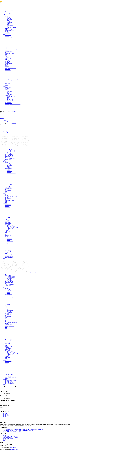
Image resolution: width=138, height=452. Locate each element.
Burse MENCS (5, 413)
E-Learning (4, 435)
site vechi (2, 118)
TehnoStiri (4, 439)
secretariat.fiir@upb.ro (14, 449)
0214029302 (14, 111)
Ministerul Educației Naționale (8, 438)
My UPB (4, 440)
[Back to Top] (1, 1)
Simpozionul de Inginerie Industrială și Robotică (11, 436)
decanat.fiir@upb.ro (13, 447)
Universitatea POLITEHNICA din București (10, 437)
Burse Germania (5, 414)
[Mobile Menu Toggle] (0, 2)
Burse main (4, 416)
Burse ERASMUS (6, 415)
